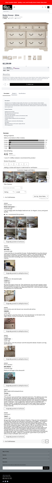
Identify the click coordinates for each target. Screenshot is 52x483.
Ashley (5, 18)
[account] (42, 7)
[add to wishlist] (8, 84)
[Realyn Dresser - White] (26, 37)
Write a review (18, 17)
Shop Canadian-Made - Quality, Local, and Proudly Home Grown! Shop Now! (26, 2)
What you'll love (6, 74)
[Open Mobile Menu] (48, 7)
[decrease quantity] (5, 85)
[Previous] (4, 37)
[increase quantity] (5, 83)
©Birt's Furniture (5, 475)
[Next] (48, 37)
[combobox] (26, 11)
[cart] (45, 7)
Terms (8, 70)
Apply (4, 70)
